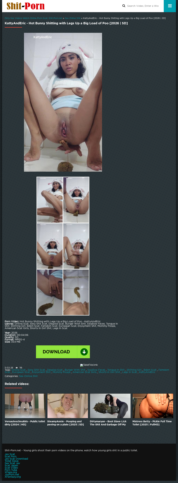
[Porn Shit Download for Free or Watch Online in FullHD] (26, 6)
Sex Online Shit (28, 376)
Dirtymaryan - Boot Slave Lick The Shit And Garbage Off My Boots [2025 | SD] (108, 423)
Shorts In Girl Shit (109, 372)
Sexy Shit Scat (36, 370)
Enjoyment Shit (41, 372)
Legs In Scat (129, 372)
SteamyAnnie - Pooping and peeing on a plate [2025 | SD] (65, 423)
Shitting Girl (134, 370)
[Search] (123, 6)
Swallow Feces (96, 370)
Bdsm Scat (150, 370)
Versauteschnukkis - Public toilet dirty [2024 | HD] (25, 423)
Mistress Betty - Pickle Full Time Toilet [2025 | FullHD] (152, 423)
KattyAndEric (147, 372)
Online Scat (18, 370)
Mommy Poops (61, 372)
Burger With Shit (75, 370)
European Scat (21, 372)
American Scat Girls (84, 372)
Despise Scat (55, 370)
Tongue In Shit (116, 370)
